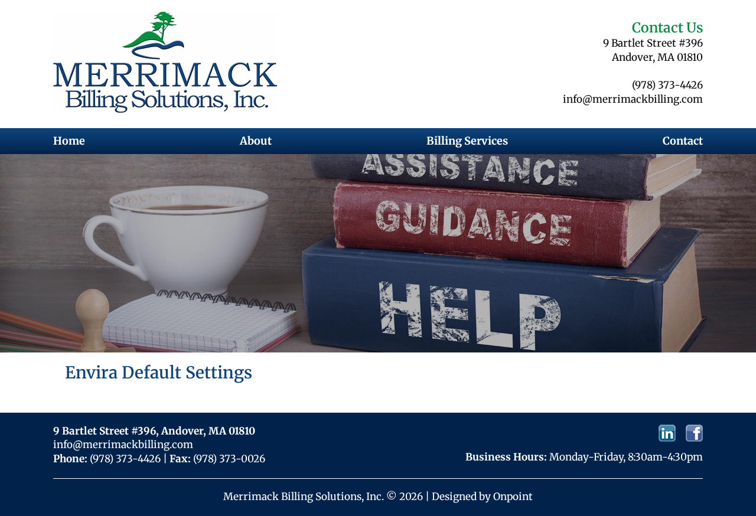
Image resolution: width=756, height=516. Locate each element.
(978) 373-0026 (229, 458)
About (256, 141)
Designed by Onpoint (482, 496)
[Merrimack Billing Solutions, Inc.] (165, 63)
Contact (683, 141)
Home (69, 141)
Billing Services (467, 141)
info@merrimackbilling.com (633, 99)
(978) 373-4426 (667, 85)
